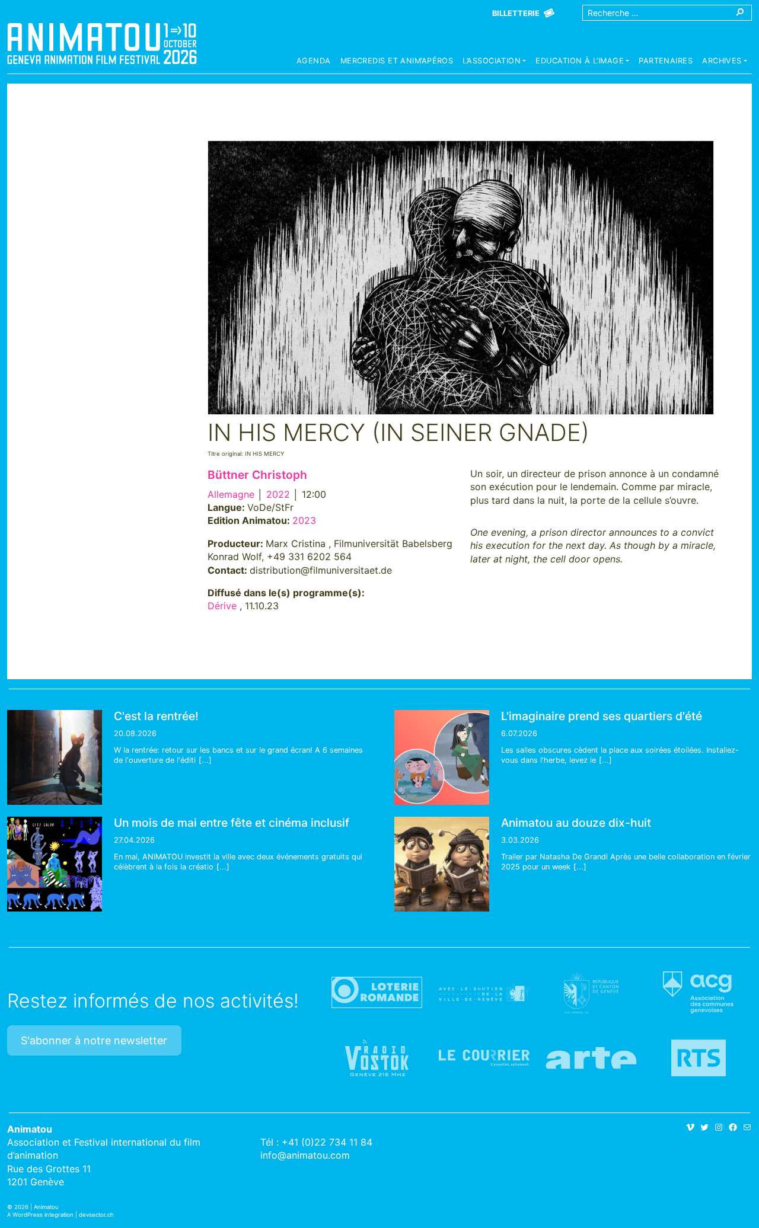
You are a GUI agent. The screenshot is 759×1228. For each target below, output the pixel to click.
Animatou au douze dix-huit (576, 823)
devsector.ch (96, 1214)
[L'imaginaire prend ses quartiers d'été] (441, 757)
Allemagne (231, 494)
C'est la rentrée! (156, 716)
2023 (304, 520)
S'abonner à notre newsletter (94, 1040)
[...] (205, 760)
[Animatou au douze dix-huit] (441, 864)
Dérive (222, 606)
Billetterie (516, 13)
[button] (494, 62)
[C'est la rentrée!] (54, 757)
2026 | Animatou (36, 1207)
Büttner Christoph (257, 475)
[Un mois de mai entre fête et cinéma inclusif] (54, 864)
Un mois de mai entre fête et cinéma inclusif (231, 823)
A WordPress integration (40, 1214)
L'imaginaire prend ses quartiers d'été (601, 716)
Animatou (102, 43)
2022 (278, 494)
